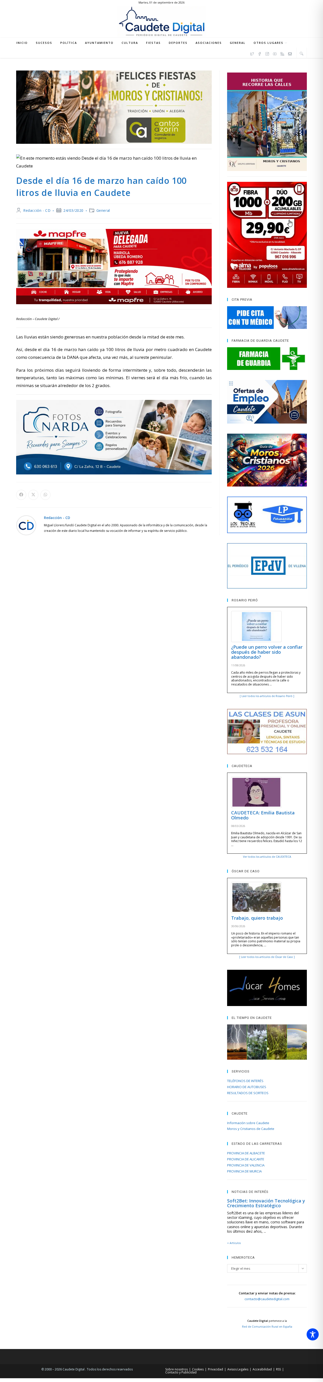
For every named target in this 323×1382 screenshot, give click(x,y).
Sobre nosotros (176, 1369)
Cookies (198, 1369)
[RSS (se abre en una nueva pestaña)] (282, 53)
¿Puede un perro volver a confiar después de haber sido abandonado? (267, 652)
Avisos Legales (237, 1369)
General (103, 210)
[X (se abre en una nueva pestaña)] (252, 53)
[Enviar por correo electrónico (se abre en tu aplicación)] (290, 53)
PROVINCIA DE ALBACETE (246, 1153)
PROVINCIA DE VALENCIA (245, 1165)
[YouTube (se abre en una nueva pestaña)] (275, 53)
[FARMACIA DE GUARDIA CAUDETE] (267, 358)
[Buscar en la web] (301, 53)
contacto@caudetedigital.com (267, 1299)
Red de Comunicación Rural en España (267, 1326)
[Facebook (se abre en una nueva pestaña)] (259, 53)
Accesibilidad (262, 1369)
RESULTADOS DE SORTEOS (247, 1093)
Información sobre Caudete (248, 1123)
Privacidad (215, 1369)
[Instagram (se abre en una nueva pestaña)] (267, 53)
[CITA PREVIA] (267, 317)
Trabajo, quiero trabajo (257, 918)
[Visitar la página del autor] (26, 525)
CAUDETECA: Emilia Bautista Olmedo (263, 815)
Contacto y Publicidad (181, 1372)
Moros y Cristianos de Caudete (250, 1128)
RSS (278, 1369)
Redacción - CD (36, 210)
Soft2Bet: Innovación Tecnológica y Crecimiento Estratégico (266, 1203)
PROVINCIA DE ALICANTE (245, 1159)
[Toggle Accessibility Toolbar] (312, 1334)
